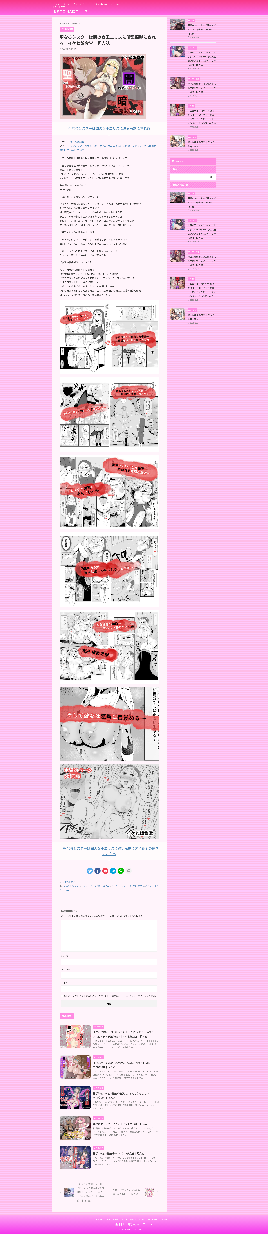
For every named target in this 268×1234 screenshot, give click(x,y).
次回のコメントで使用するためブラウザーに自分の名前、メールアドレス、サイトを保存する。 (110, 996)
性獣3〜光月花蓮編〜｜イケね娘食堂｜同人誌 (118, 1153)
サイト (64, 982)
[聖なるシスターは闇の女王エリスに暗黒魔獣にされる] (109, 372)
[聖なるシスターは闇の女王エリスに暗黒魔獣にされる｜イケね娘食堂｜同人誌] (113, 871)
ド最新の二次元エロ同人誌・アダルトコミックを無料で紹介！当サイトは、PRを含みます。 (134, 1219)
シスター (76, 886)
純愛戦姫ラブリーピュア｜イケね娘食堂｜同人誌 (120, 1124)
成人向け (149, 886)
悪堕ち (141, 886)
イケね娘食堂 (77, 141)
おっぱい (67, 886)
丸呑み (98, 886)
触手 (67, 890)
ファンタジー (87, 886)
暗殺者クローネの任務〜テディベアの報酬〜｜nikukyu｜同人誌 (202, 29)
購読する (179, 161)
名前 (64, 956)
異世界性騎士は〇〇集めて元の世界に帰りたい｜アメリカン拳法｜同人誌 (202, 88)
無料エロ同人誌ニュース (70, 11)
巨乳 (135, 886)
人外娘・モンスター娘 (121, 886)
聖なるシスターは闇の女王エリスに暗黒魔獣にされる (109, 128)
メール (65, 969)
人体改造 (106, 886)
